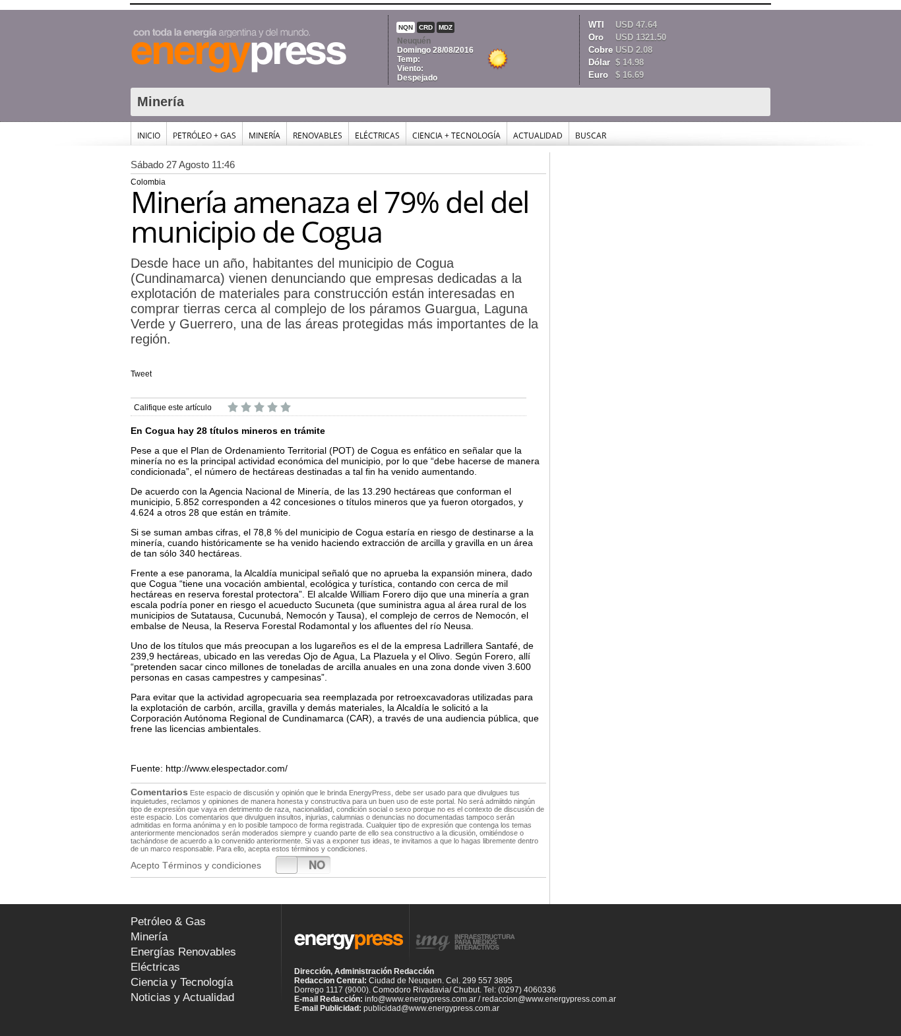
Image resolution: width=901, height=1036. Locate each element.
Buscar (590, 135)
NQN (405, 27)
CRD (426, 27)
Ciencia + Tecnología (456, 135)
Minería (264, 135)
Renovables (317, 135)
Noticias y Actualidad (182, 997)
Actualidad (538, 135)
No (317, 864)
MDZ (445, 27)
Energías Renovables (183, 952)
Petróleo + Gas (204, 135)
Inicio (148, 135)
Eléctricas (377, 135)
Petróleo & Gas (168, 921)
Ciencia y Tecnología (182, 982)
